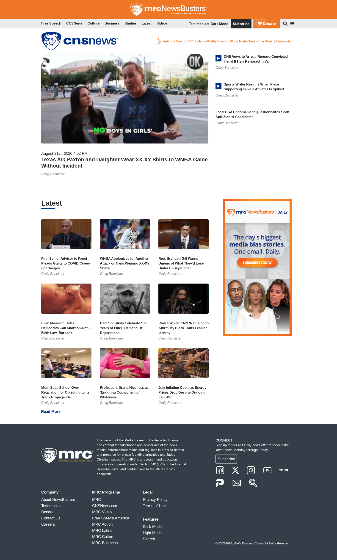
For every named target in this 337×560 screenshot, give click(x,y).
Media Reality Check (211, 41)
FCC (190, 41)
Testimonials (199, 24)
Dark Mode (219, 24)
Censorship (284, 41)
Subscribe (241, 24)
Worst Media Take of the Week (251, 41)
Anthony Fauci (173, 41)
